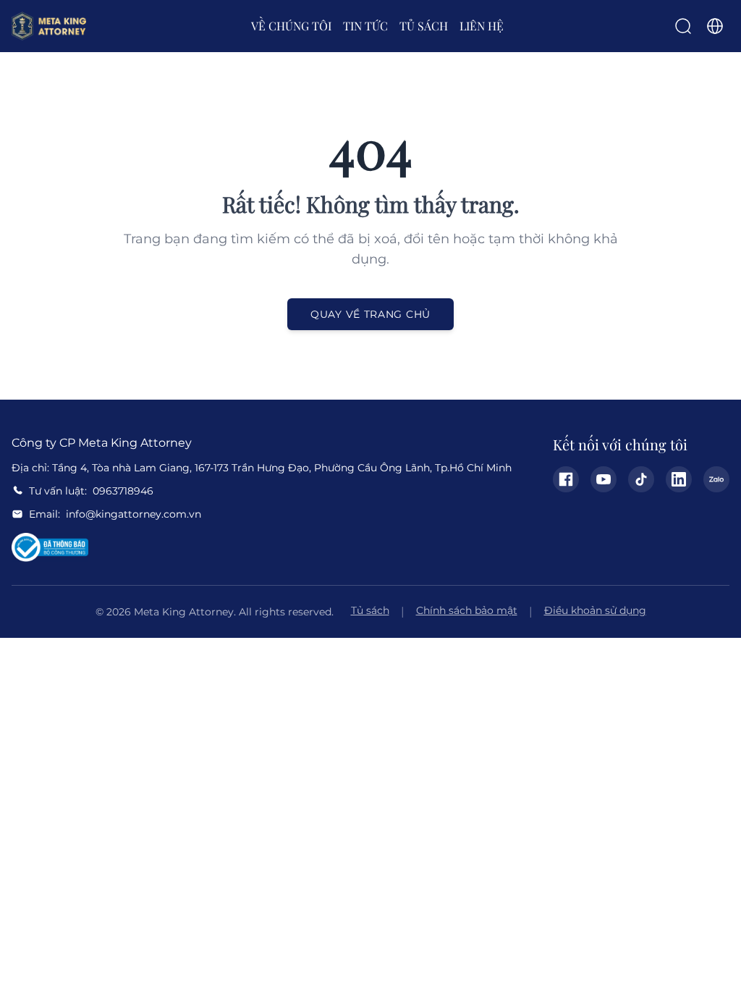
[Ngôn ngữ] (714, 26)
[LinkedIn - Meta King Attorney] (679, 479)
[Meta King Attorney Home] (49, 26)
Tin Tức (365, 25)
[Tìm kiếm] (683, 26)
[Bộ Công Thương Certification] (50, 547)
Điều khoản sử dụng (595, 610)
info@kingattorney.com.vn (133, 514)
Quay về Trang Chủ (370, 314)
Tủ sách (370, 610)
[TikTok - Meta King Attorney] (641, 479)
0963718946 (123, 490)
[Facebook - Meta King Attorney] (566, 479)
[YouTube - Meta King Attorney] (603, 479)
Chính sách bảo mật (466, 610)
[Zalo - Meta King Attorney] (716, 479)
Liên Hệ (482, 25)
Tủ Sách (423, 25)
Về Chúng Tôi (291, 25)
